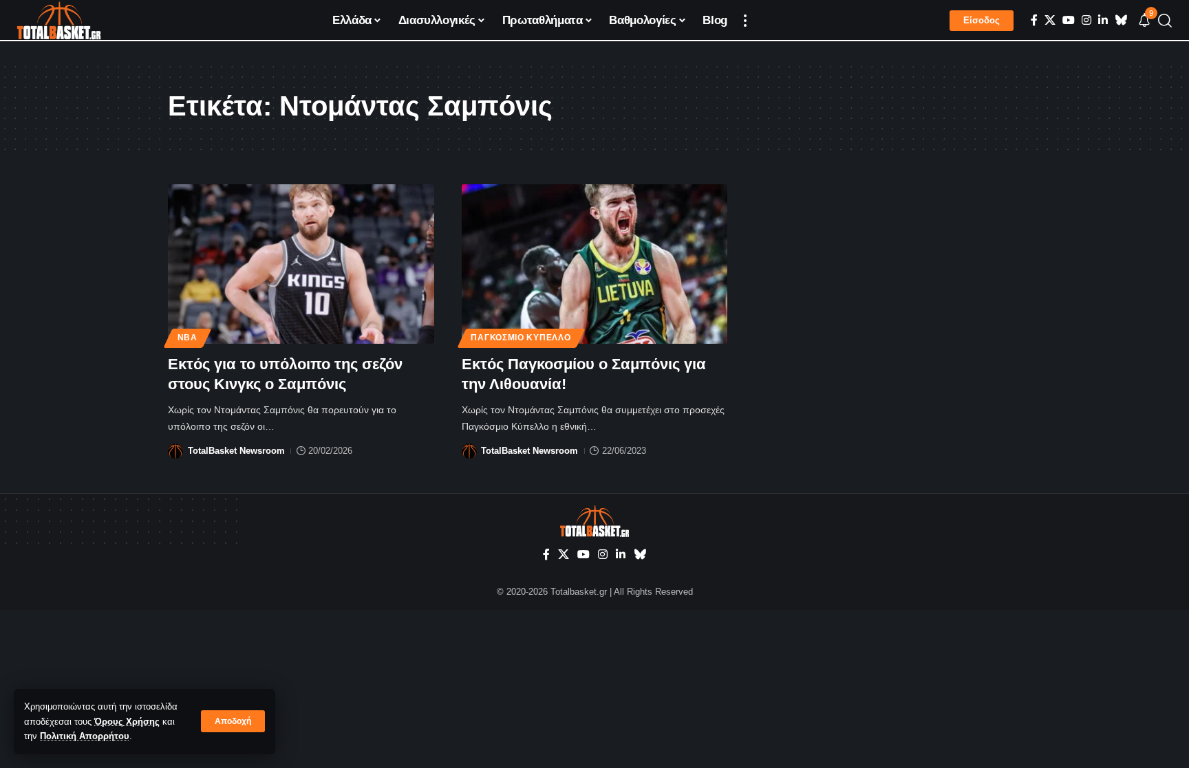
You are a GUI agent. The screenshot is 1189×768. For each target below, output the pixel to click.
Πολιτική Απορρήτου (84, 736)
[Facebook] (1034, 20)
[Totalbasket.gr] (59, 20)
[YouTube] (1068, 20)
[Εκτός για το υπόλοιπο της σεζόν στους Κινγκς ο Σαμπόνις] (301, 264)
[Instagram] (1086, 20)
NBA (187, 337)
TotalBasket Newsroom (236, 451)
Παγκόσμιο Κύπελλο (520, 337)
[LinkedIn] (1103, 20)
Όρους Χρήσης (127, 721)
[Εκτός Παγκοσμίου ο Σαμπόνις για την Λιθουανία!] (595, 264)
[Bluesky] (1121, 20)
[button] (233, 721)
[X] (1050, 20)
